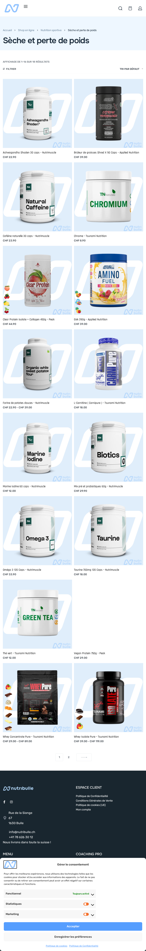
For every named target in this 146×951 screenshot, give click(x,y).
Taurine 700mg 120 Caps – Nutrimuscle (96, 570)
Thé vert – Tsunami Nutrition (19, 653)
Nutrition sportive (51, 30)
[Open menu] (26, 6)
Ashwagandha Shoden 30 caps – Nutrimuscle (29, 152)
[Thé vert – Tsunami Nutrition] (37, 614)
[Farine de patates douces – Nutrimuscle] (37, 363)
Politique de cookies (56, 946)
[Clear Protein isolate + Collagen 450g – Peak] (37, 280)
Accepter (73, 926)
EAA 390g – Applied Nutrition (90, 319)
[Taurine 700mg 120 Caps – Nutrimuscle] (108, 530)
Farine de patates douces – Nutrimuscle (26, 403)
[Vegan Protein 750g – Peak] (108, 614)
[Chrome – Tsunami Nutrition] (108, 196)
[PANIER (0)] (130, 8)
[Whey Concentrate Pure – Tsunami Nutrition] (37, 697)
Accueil (7, 30)
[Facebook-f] (4, 801)
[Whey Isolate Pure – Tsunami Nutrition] (108, 697)
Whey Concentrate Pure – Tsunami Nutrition (28, 737)
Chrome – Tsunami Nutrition (90, 236)
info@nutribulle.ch (22, 832)
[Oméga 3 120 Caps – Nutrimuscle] (37, 530)
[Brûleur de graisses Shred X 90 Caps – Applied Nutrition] (108, 113)
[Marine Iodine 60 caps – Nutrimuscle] (37, 447)
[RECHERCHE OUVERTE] (120, 8)
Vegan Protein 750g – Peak (89, 653)
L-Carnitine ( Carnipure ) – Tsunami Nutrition (99, 403)
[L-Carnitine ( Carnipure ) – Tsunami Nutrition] (108, 363)
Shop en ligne (26, 30)
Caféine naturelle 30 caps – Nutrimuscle (26, 236)
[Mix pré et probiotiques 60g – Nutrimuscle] (108, 447)
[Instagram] (11, 801)
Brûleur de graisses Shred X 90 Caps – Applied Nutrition (106, 152)
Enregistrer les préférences (73, 936)
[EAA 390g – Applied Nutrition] (108, 280)
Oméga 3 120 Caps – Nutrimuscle (22, 570)
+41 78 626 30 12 (21, 837)
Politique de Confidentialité (83, 946)
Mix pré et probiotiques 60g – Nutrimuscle (98, 486)
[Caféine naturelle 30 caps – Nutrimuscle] (37, 196)
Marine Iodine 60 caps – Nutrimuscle (24, 486)
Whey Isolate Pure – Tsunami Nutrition (96, 737)
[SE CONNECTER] (140, 8)
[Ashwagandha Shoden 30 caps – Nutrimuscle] (37, 113)
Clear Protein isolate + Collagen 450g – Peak (29, 319)
